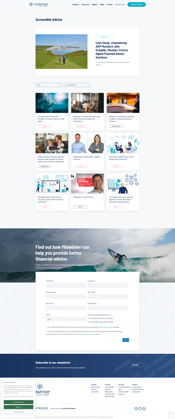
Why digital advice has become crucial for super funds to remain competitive (50, 199)
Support (94, 4)
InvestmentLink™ (110, 394)
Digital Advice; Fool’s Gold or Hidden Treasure (86, 157)
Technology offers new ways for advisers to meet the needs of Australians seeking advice (121, 199)
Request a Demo (109, 396)
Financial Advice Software (109, 388)
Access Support (136, 387)
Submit (126, 340)
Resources (85, 4)
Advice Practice (96, 387)
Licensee (94, 389)
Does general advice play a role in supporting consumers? (121, 157)
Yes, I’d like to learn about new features (101, 318)
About (102, 4)
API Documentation (137, 389)
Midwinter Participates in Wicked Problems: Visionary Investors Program (121, 118)
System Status (136, 392)
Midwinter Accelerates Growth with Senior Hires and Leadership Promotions (86, 118)
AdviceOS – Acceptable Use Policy (76, 417)
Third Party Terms (88, 417)
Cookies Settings (19, 412)
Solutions (75, 4)
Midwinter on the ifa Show (83, 197)
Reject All (18, 407)
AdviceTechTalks (124, 392)
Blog (120, 389)
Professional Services (125, 387)
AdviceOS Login (120, 4)
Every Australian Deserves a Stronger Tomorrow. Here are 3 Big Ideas (51, 118)
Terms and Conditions (58, 417)
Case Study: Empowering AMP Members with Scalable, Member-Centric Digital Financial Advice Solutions (112, 50)
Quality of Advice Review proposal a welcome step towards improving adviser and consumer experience (51, 159)
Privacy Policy (107, 327)
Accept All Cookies (18, 402)
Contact (109, 4)
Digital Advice (109, 392)
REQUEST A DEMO (136, 4)
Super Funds (95, 392)
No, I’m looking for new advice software (101, 322)
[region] (18, 398)
